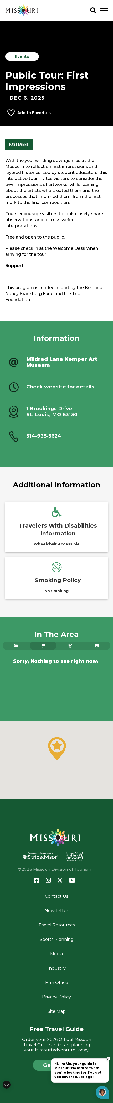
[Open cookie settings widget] (7, 1085)
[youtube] (72, 880)
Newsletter (56, 910)
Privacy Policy (56, 996)
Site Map (57, 1011)
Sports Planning (57, 939)
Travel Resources (56, 925)
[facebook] (36, 881)
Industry (57, 968)
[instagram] (48, 881)
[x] (60, 881)
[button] (57, 749)
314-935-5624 (43, 436)
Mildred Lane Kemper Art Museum (61, 362)
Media (56, 953)
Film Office (56, 982)
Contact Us (56, 896)
